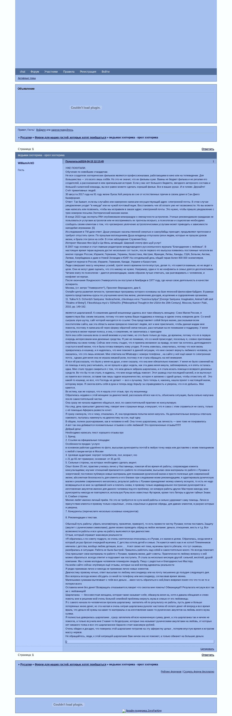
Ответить (208, 149)
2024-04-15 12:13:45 (92, 161)
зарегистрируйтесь (62, 129)
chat (22, 71)
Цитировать (207, 648)
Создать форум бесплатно (198, 671)
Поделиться (72, 161)
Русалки (26, 137)
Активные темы (27, 78)
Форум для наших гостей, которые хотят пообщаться (70, 137)
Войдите (41, 129)
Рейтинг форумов (171, 671)
